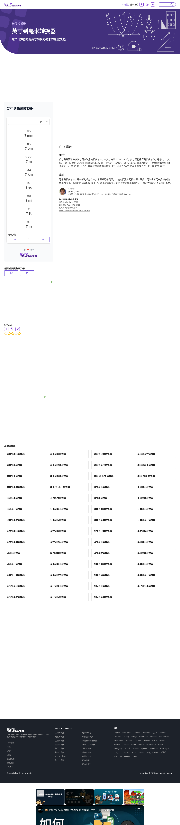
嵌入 (127, 4)
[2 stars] (9, 333)
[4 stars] (16, 333)
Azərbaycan (165, 748)
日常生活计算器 (88, 744)
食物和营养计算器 (89, 740)
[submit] (171, 4)
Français (163, 732)
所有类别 (86, 760)
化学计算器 (86, 732)
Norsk (133, 744)
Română (153, 736)
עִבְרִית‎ (133, 752)
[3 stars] (12, 333)
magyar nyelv (152, 752)
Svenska (117, 744)
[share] (138, 808)
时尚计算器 (86, 756)
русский (146, 732)
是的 (11, 273)
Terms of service (25, 773)
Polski (160, 744)
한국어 (127, 748)
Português (126, 732)
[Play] (109, 796)
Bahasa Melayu (158, 740)
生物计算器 (59, 732)
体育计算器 (86, 752)
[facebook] (141, 4)
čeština (142, 752)
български (118, 740)
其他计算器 (86, 748)
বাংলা (115, 756)
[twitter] (153, 4)
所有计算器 (86, 764)
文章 (9, 747)
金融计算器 (59, 740)
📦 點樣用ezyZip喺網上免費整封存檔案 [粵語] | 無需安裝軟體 (79, 810)
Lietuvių (138, 740)
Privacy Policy (12, 773)
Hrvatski (129, 740)
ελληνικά (125, 752)
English (117, 732)
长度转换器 (19, 24)
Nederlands (151, 744)
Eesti (135, 756)
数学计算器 (59, 748)
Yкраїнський (124, 756)
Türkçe (134, 736)
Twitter (10, 767)
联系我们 (10, 763)
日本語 (126, 736)
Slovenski (154, 748)
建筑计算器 (59, 736)
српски (144, 748)
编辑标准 (10, 759)
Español (137, 732)
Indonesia (143, 736)
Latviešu (135, 748)
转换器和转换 (87, 736)
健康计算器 (59, 744)
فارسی (116, 752)
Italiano (147, 740)
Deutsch (117, 736)
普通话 (163, 752)
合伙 (9, 755)
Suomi (126, 744)
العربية (154, 732)
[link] (40, 810)
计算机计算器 (60, 756)
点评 (9, 751)
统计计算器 (59, 760)
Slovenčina (164, 736)
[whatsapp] (147, 4)
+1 (43, 239)
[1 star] (6, 333)
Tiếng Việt (118, 748)
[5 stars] (19, 333)
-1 (15, 239)
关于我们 (10, 743)
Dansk (141, 744)
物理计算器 (59, 752)
